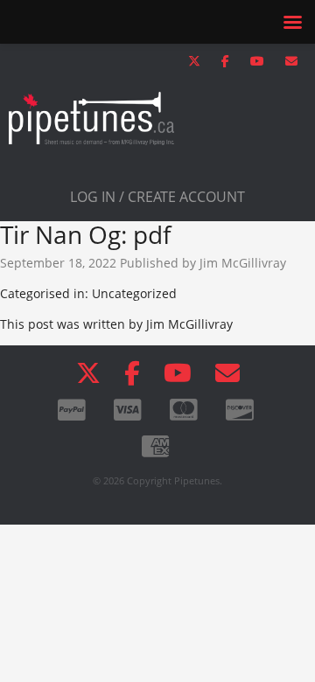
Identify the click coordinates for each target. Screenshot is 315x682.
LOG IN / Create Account (157, 196)
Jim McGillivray (243, 262)
